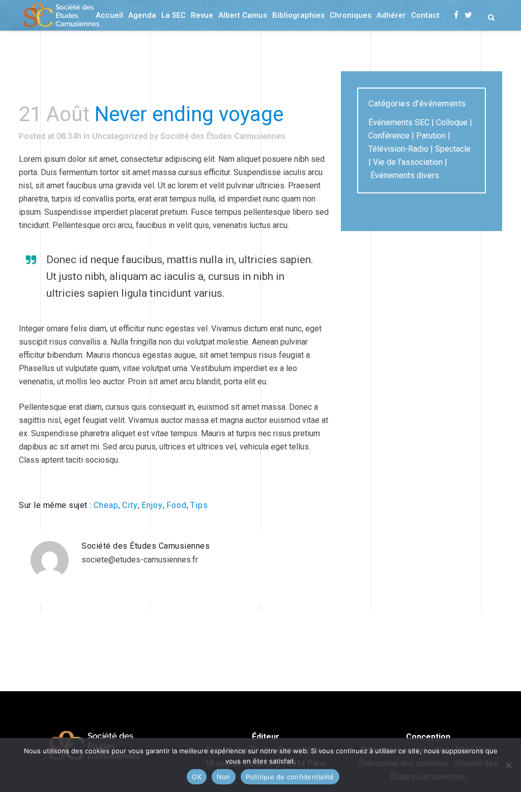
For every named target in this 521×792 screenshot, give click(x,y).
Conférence (389, 135)
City (130, 505)
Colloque (452, 122)
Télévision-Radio (398, 149)
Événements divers (404, 175)
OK (196, 777)
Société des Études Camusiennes (222, 136)
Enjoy (152, 505)
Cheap (106, 505)
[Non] (508, 765)
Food (176, 505)
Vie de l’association (408, 162)
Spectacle (453, 149)
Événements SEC (398, 122)
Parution (431, 135)
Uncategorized (120, 136)
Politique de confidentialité (290, 777)
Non (223, 777)
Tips (199, 505)
